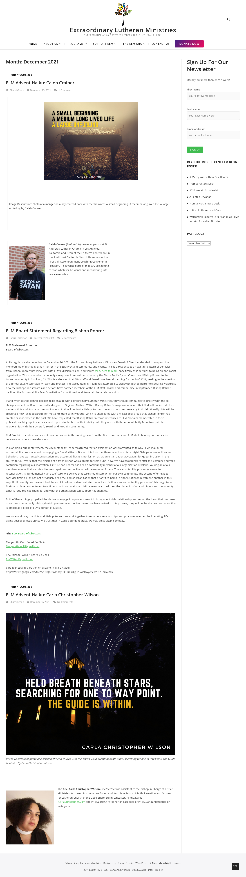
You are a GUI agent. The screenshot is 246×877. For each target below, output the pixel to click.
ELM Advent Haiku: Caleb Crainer (40, 83)
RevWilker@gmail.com (19, 559)
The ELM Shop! (134, 43)
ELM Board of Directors (26, 533)
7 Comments (68, 338)
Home (33, 43)
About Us (51, 43)
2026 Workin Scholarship (204, 190)
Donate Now (189, 43)
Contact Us (160, 43)
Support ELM (103, 43)
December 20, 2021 (43, 338)
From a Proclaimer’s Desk (204, 203)
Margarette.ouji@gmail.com (22, 546)
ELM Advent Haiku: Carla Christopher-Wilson (52, 595)
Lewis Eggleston (18, 338)
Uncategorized (21, 74)
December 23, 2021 (40, 90)
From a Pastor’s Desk (201, 183)
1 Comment (64, 90)
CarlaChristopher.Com (71, 801)
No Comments (65, 601)
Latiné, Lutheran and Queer (206, 210)
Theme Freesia (125, 863)
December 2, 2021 (40, 601)
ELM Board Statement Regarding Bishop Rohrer (55, 331)
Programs (76, 43)
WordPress (141, 863)
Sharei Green (16, 90)
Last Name (193, 109)
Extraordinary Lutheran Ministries (123, 29)
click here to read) (106, 371)
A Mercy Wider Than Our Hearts (208, 177)
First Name (193, 89)
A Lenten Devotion (200, 197)
